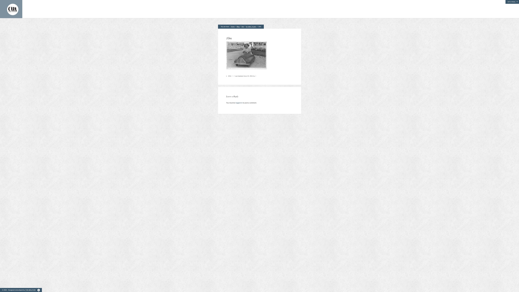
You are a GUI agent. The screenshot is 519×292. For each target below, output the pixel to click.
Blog (238, 26)
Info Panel (512, 2)
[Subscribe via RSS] (38, 290)
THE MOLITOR (30, 290)
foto (243, 26)
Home (233, 26)
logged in (239, 103)
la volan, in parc (251, 26)
